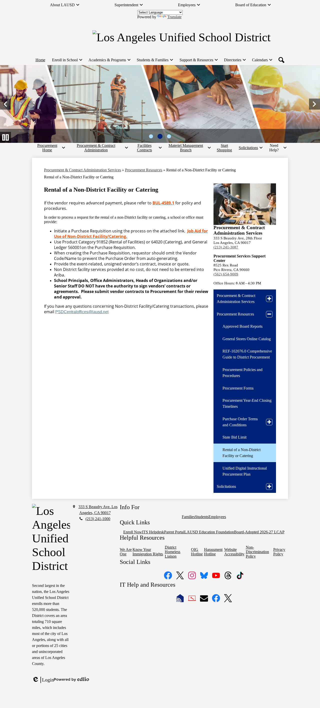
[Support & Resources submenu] (198, 60)
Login (43, 680)
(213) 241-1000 (98, 519)
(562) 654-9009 (226, 274)
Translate (174, 17)
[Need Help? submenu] (276, 148)
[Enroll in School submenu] (67, 60)
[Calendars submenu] (262, 60)
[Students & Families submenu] (154, 60)
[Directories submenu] (234, 60)
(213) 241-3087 (226, 247)
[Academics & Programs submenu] (109, 60)
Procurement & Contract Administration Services (82, 170)
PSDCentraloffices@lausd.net (81, 312)
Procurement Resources (143, 170)
